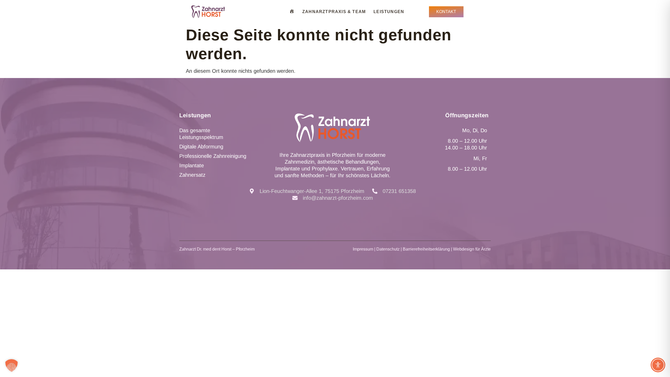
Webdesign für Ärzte (472, 249)
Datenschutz (388, 249)
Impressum (363, 249)
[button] (11, 365)
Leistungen (388, 11)
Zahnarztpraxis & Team (334, 11)
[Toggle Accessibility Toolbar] (658, 365)
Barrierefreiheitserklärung (426, 249)
